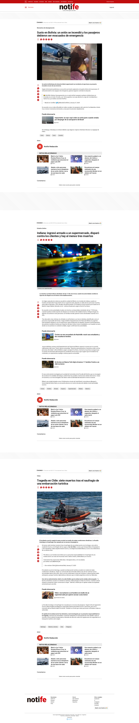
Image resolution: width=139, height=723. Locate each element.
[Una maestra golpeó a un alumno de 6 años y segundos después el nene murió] (76, 158)
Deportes (70, 1)
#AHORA (47, 95)
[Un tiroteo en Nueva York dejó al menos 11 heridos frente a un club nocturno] (48, 364)
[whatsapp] (41, 39)
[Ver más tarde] (38, 39)
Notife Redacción (51, 147)
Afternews (64, 1)
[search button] (26, 2)
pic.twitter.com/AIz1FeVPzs (58, 98)
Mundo (50, 1)
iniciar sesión (66, 185)
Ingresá (112, 7)
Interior (41, 1)
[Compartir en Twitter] (46, 39)
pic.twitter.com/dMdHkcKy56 (51, 561)
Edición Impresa (110, 1)
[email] (49, 39)
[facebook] (44, 39)
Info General (56, 1)
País (46, 1)
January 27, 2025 (75, 102)
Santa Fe (30, 1)
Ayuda (77, 715)
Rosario (36, 1)
